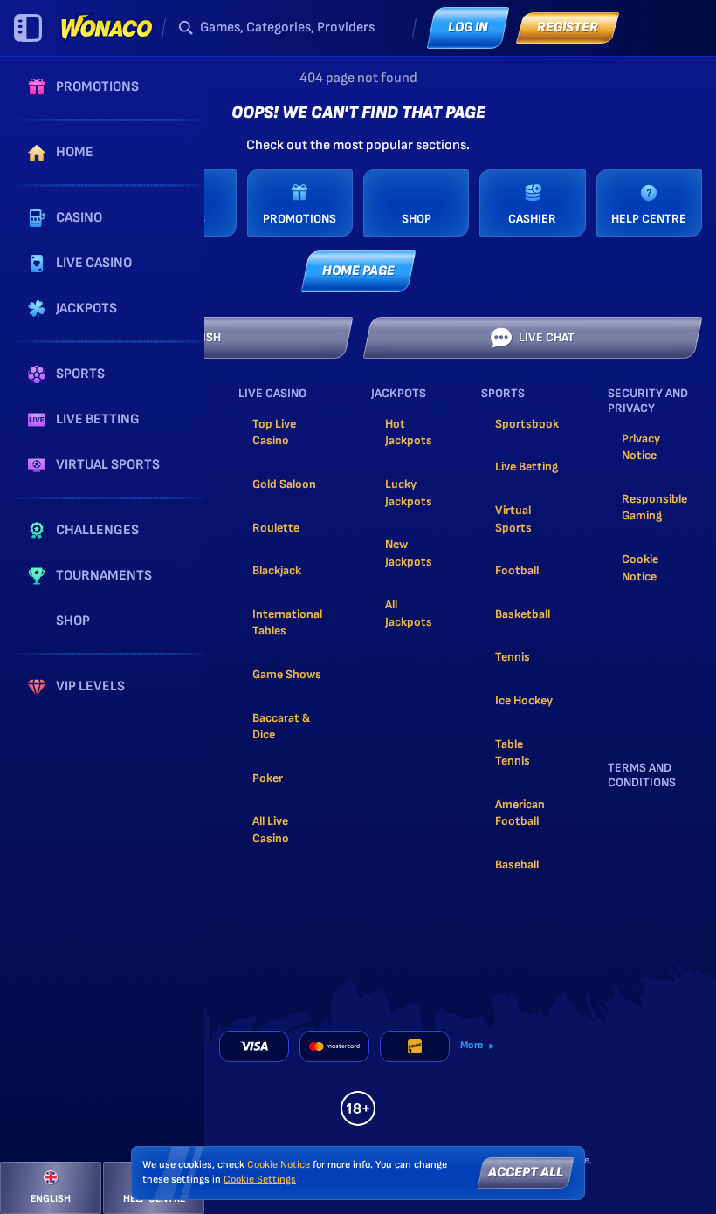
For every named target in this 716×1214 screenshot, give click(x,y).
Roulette (275, 527)
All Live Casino (270, 829)
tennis (512, 656)
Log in (468, 27)
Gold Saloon (284, 484)
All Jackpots (408, 613)
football (517, 570)
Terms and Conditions (642, 775)
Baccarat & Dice (281, 726)
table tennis (512, 753)
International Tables (287, 623)
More (471, 1045)
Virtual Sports (513, 519)
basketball (522, 614)
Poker (267, 778)
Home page (358, 271)
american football (520, 813)
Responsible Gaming (654, 507)
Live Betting (526, 466)
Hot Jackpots (408, 432)
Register (567, 27)
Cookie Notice (640, 568)
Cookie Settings (260, 1180)
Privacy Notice (641, 447)
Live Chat (547, 337)
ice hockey (524, 700)
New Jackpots (408, 553)
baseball (517, 864)
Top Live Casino (274, 432)
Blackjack (276, 570)
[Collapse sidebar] (28, 28)
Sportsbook (527, 423)
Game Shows (286, 674)
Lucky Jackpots (408, 493)
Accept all (525, 1172)
